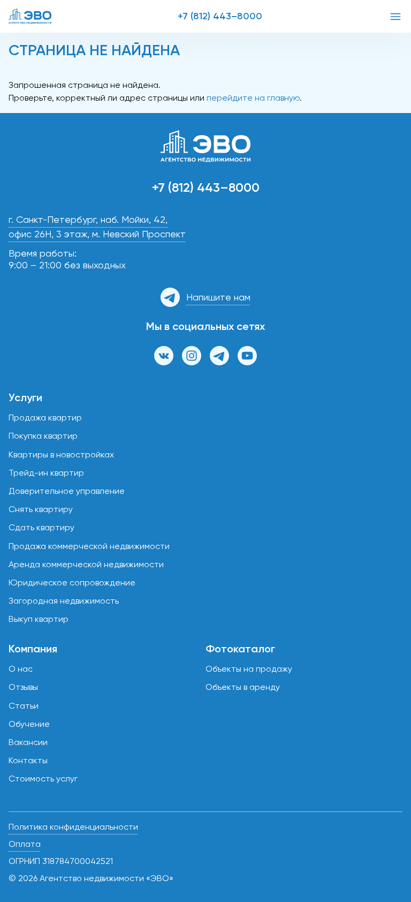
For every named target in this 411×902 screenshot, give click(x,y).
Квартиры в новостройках (61, 454)
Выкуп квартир (38, 619)
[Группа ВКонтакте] (163, 355)
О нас (21, 669)
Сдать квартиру (41, 527)
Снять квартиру (41, 509)
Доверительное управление (67, 491)
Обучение (29, 724)
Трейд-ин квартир (46, 473)
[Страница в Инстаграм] (191, 355)
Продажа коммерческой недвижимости (89, 546)
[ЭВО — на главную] (30, 16)
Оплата (25, 844)
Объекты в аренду (243, 687)
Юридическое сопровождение (72, 582)
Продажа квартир (45, 417)
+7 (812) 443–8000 (220, 16)
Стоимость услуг (43, 778)
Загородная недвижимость (64, 601)
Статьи (24, 706)
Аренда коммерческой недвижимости (86, 564)
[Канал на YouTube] (247, 355)
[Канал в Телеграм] (219, 355)
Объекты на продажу (249, 669)
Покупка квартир (43, 436)
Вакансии (28, 742)
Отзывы (23, 687)
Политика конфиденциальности (73, 827)
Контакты (28, 760)
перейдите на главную (253, 98)
